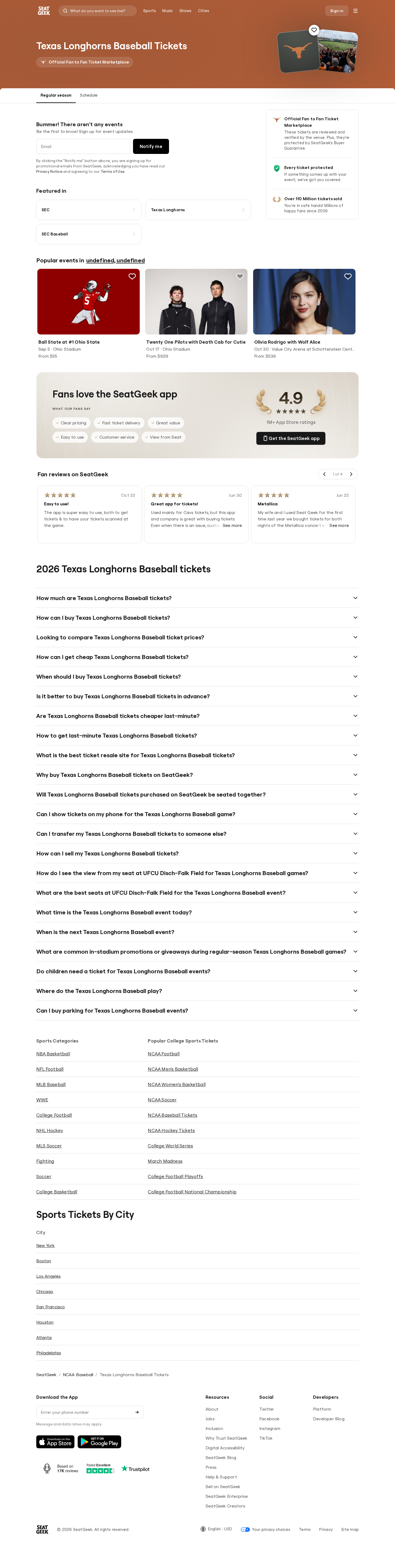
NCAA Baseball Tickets (172, 1115)
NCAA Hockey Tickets (171, 1130)
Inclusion (214, 1428)
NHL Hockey (49, 1130)
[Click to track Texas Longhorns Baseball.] (314, 30)
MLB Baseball (51, 1084)
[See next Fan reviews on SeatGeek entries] (351, 474)
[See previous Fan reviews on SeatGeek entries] (324, 474)
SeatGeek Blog (221, 1457)
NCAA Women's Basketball (177, 1084)
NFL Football (49, 1069)
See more (232, 525)
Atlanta (44, 1337)
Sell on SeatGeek (223, 1486)
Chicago (44, 1291)
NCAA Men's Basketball (173, 1069)
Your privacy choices (271, 1529)
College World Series (170, 1146)
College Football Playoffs (175, 1176)
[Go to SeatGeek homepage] (44, 11)
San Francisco (50, 1306)
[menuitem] (149, 11)
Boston (43, 1260)
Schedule (89, 95)
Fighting (45, 1161)
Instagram (269, 1428)
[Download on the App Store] (55, 1441)
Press (211, 1467)
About (212, 1409)
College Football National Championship (192, 1192)
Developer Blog (328, 1418)
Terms (305, 1529)
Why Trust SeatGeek (226, 1438)
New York (45, 1245)
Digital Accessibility (225, 1447)
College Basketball (56, 1192)
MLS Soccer (49, 1146)
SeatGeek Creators (225, 1506)
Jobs (210, 1418)
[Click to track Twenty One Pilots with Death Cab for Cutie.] (240, 276)
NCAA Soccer (162, 1099)
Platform (322, 1409)
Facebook (269, 1418)
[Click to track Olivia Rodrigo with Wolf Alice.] (348, 276)
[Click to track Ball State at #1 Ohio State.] (132, 276)
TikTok (265, 1438)
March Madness (165, 1161)
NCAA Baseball (78, 1374)
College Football (54, 1115)
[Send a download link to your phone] (137, 1412)
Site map (350, 1529)
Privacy (326, 1529)
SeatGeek (46, 1374)
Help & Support (221, 1476)
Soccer (43, 1176)
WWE (42, 1099)
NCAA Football (163, 1053)
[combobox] (97, 10)
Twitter (266, 1409)
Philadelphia (48, 1352)
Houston (44, 1322)
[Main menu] (355, 11)
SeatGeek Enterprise (227, 1496)
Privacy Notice (49, 171)
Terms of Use (112, 171)
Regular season (56, 95)
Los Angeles (48, 1276)
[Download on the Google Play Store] (99, 1441)
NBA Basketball (53, 1053)
